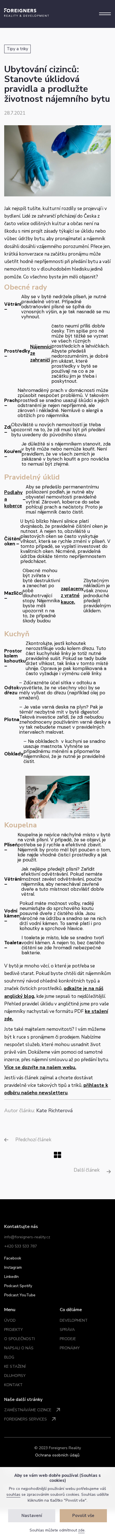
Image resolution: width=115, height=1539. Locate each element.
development (74, 1320)
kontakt (13, 1385)
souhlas (13, 1494)
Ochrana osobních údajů (57, 1455)
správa (67, 1329)
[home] (26, 12)
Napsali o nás (18, 1348)
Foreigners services (25, 1419)
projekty (13, 1329)
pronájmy (70, 1348)
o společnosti (19, 1338)
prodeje (68, 1338)
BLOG (9, 1357)
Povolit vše (83, 1515)
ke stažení (15, 1366)
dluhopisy (15, 1375)
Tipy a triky (17, 49)
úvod (10, 1320)
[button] (105, 14)
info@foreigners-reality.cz (27, 1237)
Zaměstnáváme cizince (27, 1410)
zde (81, 1530)
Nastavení (31, 1515)
